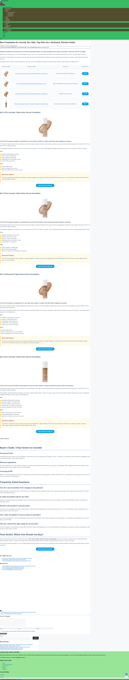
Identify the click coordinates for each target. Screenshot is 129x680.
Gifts (4, 35)
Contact (4, 666)
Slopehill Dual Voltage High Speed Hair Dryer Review (11, 648)
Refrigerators (8, 25)
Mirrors (7, 18)
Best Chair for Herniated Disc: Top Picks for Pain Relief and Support (17, 558)
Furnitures (7, 19)
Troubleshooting (11, 12)
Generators (7, 20)
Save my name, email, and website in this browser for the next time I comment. (18, 631)
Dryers (6, 11)
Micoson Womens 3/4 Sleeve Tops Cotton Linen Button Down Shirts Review (16, 644)
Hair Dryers (10, 15)
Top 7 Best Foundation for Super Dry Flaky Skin (11, 613)
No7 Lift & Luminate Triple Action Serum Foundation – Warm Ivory (31, 73)
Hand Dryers (11, 14)
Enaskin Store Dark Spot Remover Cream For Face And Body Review (15, 647)
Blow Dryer (10, 13)
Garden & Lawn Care (7, 28)
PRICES (85, 73)
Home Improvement (7, 7)
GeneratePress (19, 679)
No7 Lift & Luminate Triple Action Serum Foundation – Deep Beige (31, 93)
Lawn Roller (8, 30)
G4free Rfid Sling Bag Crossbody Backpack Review (11, 649)
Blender (7, 23)
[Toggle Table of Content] (1, 442)
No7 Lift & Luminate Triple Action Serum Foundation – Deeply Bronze (31, 104)
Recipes (7, 26)
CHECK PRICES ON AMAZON (45, 185)
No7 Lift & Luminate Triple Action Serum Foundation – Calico (31, 83)
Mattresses (7, 9)
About (4, 33)
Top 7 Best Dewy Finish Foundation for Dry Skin (13, 567)
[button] (1, 1)
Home (4, 663)
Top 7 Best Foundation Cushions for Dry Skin (12, 569)
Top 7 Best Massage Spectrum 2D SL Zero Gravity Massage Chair (17, 560)
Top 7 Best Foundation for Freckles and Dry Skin (13, 568)
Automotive (5, 31)
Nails (4, 36)
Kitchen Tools (6, 22)
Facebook (2, 674)
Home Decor (8, 8)
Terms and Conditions (7, 664)
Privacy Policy (6, 665)
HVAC (6, 17)
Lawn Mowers (8, 29)
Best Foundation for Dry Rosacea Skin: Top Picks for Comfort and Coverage (19, 566)
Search (1, 636)
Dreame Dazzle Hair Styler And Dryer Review (10, 645)
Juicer (6, 24)
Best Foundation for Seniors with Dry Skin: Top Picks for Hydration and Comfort (18, 612)
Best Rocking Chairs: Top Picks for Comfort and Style (14, 559)
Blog (4, 34)
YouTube (2, 677)
